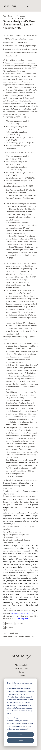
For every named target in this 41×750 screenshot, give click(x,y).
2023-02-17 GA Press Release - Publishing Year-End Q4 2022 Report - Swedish (9, 627)
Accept (20, 734)
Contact (21, 676)
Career (21, 672)
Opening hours (21, 668)
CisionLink (9, 623)
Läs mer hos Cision (10, 633)
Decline (20, 741)
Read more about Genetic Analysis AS (18, 637)
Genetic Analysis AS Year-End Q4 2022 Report (20, 623)
